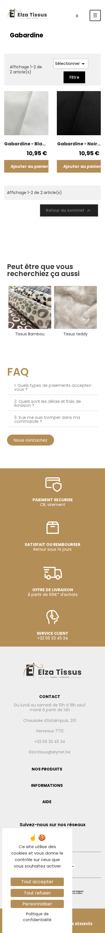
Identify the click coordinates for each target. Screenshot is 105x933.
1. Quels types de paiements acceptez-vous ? (53, 387)
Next (102, 311)
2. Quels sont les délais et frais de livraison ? (47, 403)
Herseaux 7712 (50, 731)
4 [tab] (55, 344)
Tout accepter (37, 881)
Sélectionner (71, 63)
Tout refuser (37, 893)
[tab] (52, 387)
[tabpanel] (30, 311)
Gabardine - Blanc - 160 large (26, 144)
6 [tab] (66, 344)
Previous (3, 311)
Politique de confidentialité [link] (37, 917)
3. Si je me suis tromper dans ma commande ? (47, 419)
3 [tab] (50, 344)
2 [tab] (44, 344)
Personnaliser (37, 904)
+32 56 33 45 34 (49, 741)
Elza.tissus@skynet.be (50, 752)
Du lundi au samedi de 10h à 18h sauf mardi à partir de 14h (50, 708)
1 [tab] (38, 344)
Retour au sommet (69, 210)
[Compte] (60, 17)
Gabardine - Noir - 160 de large (79, 144)
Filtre (74, 77)
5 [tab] (61, 344)
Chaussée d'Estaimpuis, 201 (49, 720)
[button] (30, 440)
